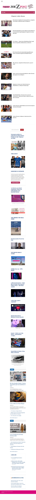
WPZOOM (5, 492)
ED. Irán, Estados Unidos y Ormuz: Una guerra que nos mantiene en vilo (18, 385)
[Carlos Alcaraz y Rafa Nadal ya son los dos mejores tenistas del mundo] (6, 108)
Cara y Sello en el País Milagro (17, 403)
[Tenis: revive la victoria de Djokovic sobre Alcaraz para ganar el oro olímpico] (6, 76)
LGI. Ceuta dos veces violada (16, 415)
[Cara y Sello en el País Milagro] (18, 397)
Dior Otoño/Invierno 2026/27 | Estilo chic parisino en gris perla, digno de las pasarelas (17, 443)
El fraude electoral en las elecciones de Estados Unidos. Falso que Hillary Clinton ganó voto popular (18, 467)
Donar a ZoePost (15, 182)
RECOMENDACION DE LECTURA (18, 477)
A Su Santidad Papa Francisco (17, 457)
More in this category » (14, 417)
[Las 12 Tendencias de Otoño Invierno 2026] (18, 428)
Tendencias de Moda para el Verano (17, 449)
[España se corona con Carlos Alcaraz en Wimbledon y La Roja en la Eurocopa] (6, 87)
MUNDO (12, 369)
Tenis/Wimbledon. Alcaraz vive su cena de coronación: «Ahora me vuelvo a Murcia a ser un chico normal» (23, 96)
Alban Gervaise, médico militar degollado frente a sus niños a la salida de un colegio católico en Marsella (18, 462)
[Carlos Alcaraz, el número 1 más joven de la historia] (6, 119)
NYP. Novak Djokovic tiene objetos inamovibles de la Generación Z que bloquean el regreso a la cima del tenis (24, 32)
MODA (12, 420)
